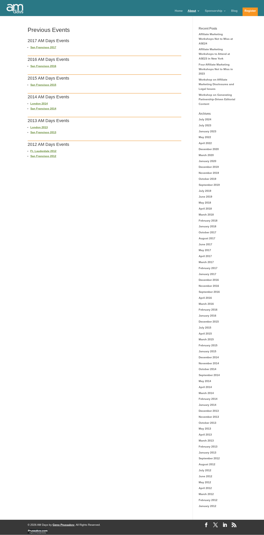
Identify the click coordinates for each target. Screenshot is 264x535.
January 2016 (207, 315)
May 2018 (205, 202)
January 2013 (207, 452)
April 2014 (205, 387)
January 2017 (207, 274)
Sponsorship (213, 10)
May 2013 (205, 428)
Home (179, 10)
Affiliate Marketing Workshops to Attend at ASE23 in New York (214, 54)
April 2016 (205, 297)
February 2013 (208, 446)
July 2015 (205, 327)
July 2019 (205, 190)
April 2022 (205, 143)
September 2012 (209, 458)
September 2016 (209, 291)
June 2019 (205, 196)
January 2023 (207, 131)
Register (250, 10)
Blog (234, 10)
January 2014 (207, 404)
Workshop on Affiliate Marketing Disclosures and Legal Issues (216, 84)
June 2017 (205, 244)
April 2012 (205, 488)
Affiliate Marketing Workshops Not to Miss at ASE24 (216, 39)
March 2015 (206, 339)
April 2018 (205, 208)
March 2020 (206, 155)
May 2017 (205, 250)
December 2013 (209, 410)
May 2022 (205, 137)
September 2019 (209, 184)
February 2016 (208, 309)
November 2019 (209, 172)
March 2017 (206, 262)
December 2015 (209, 321)
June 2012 (205, 476)
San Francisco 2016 (43, 66)
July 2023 (205, 125)
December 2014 (209, 357)
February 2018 (208, 220)
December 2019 (209, 166)
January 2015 (207, 351)
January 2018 (207, 226)
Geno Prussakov (63, 524)
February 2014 (208, 398)
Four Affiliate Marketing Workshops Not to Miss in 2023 (216, 69)
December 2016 (209, 279)
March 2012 (206, 494)
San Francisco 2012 (43, 156)
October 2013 (207, 422)
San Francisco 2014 (43, 108)
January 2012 (207, 506)
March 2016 (206, 303)
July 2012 (205, 470)
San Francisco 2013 (43, 132)
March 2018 (206, 214)
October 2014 (207, 369)
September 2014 (209, 375)
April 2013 (205, 434)
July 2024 (205, 119)
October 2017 (207, 232)
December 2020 (209, 149)
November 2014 (209, 363)
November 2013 (209, 416)
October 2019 (207, 178)
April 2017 (205, 256)
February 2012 (208, 500)
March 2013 (206, 440)
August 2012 (207, 464)
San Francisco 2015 (43, 84)
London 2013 (39, 127)
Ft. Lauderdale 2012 (43, 151)
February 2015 (208, 345)
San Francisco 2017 (43, 47)
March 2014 (206, 393)
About (192, 10)
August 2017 (207, 238)
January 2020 (207, 161)
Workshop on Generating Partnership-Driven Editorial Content (217, 99)
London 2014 (39, 103)
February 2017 (208, 268)
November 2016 (209, 285)
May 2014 (205, 381)
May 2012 (205, 482)
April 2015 (205, 333)
